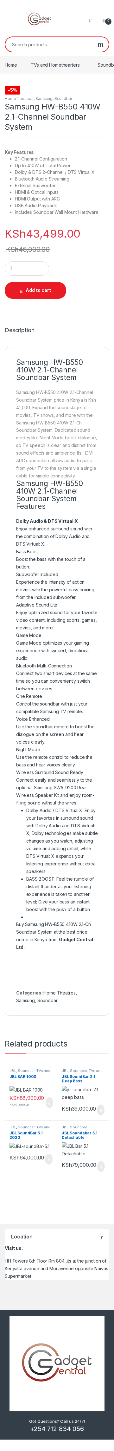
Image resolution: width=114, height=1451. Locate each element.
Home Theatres (19, 98)
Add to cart (38, 290)
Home (11, 65)
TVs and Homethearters (55, 65)
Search (100, 44)
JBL (13, 1070)
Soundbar (63, 98)
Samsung (44, 98)
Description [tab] (19, 330)
